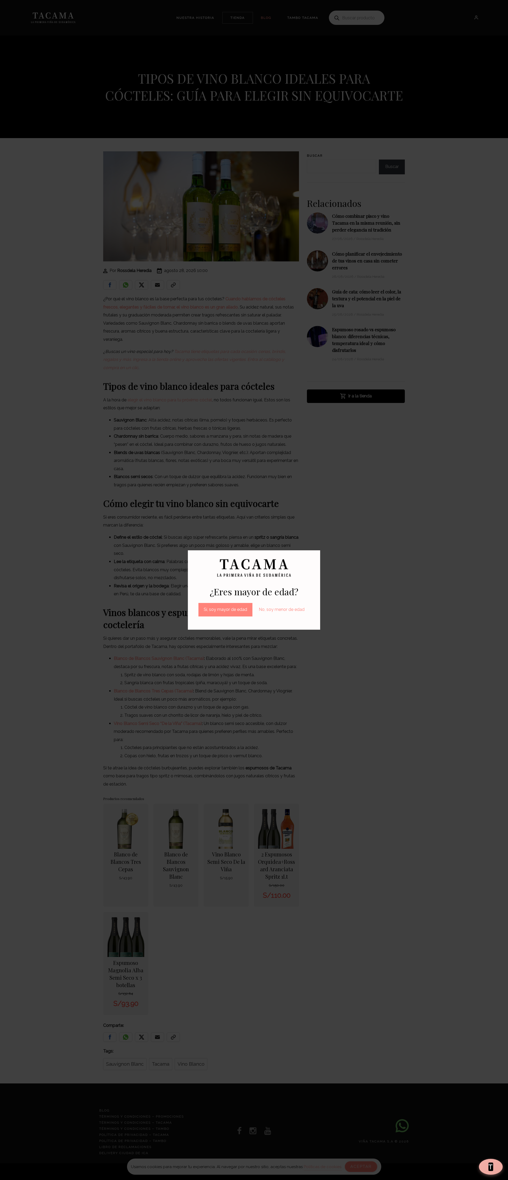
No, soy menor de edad (282, 609)
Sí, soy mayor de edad (225, 609)
